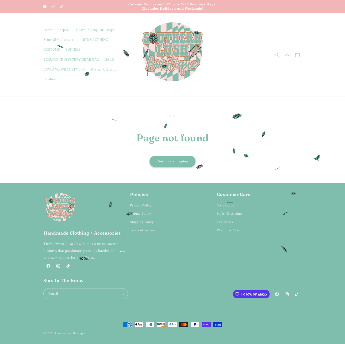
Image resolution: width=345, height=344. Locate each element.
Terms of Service (142, 230)
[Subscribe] (122, 293)
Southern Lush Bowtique (69, 333)
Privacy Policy (140, 205)
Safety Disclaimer (230, 213)
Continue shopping (172, 161)
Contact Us (225, 222)
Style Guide (225, 205)
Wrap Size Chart (229, 230)
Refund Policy (140, 213)
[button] (60, 40)
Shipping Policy (141, 222)
